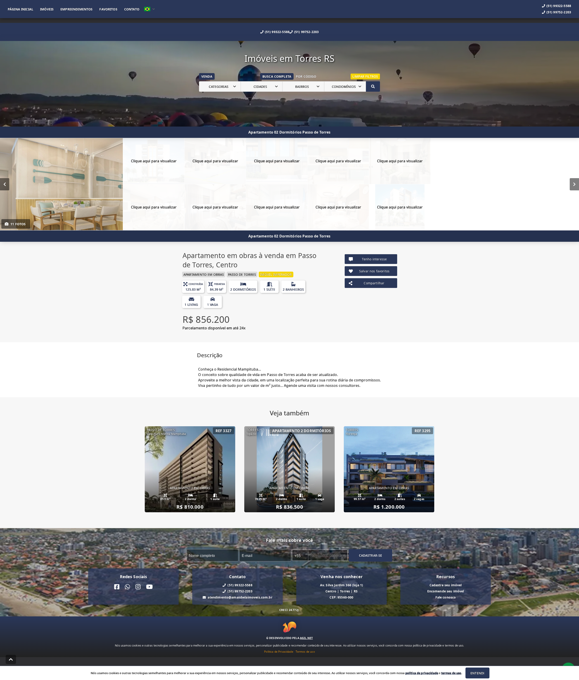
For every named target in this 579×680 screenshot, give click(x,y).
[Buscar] (373, 86)
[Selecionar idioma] (149, 9)
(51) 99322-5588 (277, 32)
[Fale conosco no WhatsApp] (127, 587)
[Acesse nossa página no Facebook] (116, 587)
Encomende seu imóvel (445, 591)
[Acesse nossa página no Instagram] (138, 587)
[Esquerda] (4, 184)
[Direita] (574, 184)
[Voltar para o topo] (11, 659)
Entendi (477, 673)
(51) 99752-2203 (306, 32)
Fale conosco (445, 597)
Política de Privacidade (278, 652)
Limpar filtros (365, 76)
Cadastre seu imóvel (446, 585)
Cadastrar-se (370, 555)
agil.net (306, 638)
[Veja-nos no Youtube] (149, 587)
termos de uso (451, 673)
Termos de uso (305, 652)
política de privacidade (421, 673)
